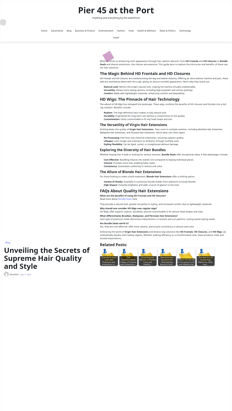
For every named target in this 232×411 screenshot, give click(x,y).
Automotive (57, 30)
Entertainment (105, 30)
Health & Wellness (146, 30)
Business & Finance (85, 30)
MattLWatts (14, 274)
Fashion (121, 30)
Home (44, 30)
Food (131, 30)
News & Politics (168, 30)
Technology (185, 30)
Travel (116, 37)
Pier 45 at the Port (116, 10)
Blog (69, 30)
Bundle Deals (125, 198)
